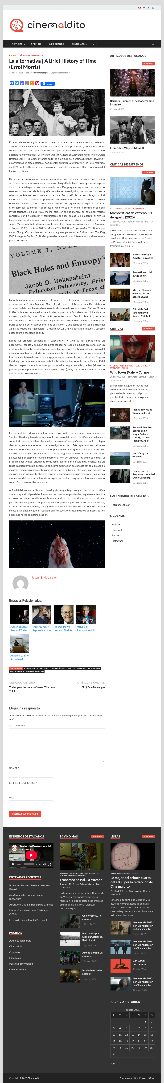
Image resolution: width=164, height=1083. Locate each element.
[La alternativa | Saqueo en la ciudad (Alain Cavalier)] (120, 471)
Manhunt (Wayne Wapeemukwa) (142, 411)
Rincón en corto (77, 875)
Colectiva (125, 873)
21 (139, 1041)
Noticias (17, 44)
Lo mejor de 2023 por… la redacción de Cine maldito (143, 981)
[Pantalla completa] (49, 864)
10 (113, 1034)
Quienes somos (17, 969)
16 (151, 1034)
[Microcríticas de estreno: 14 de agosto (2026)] (120, 290)
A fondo (36, 44)
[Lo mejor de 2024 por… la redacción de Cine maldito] (121, 941)
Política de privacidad (21, 963)
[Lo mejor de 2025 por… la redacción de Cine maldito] (121, 922)
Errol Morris (17, 671)
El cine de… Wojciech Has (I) (127, 148)
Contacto (14, 952)
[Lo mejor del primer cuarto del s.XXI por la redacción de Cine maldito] (133, 844)
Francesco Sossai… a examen (81, 880)
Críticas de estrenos (134, 208)
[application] (31, 855)
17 (113, 1041)
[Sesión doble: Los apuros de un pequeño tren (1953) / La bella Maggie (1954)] (120, 427)
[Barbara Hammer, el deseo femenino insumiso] (132, 82)
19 (126, 1041)
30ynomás (78, 44)
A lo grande (56, 44)
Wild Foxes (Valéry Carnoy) (130, 372)
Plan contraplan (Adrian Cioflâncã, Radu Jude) (92, 937)
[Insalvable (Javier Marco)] (70, 970)
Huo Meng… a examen (140, 455)
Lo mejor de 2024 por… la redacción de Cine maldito (143, 945)
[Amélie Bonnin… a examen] (70, 952)
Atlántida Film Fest (129, 366)
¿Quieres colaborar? (20, 940)
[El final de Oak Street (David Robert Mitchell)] (120, 309)
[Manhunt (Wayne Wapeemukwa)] (120, 409)
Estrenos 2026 (120, 504)
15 (145, 1034)
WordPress (139, 1078)
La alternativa (35, 55)
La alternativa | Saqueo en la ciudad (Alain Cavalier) (143, 474)
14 (139, 1034)
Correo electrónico (23, 783)
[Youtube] (139, 7)
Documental (93, 668)
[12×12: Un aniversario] (121, 960)
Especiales (15, 957)
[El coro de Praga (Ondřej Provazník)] (120, 254)
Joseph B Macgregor (38, 72)
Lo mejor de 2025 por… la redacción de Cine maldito (143, 925)
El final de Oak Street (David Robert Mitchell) (141, 312)
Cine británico (57, 668)
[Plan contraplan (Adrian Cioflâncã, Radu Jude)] (70, 933)
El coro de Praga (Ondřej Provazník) (143, 256)
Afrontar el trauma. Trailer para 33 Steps (31, 904)
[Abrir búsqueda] (153, 44)
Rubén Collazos (87, 884)
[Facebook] (144, 7)
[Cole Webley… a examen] (70, 915)
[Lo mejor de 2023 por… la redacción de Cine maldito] (121, 978)
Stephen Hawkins (35, 671)
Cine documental (76, 668)
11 (120, 1034)
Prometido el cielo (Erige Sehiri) (142, 274)
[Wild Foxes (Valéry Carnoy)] (132, 349)
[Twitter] (148, 7)
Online (125, 368)
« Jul (113, 1063)
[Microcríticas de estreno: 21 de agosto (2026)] (132, 192)
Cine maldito (137, 221)
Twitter (116, 535)
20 (132, 1041)
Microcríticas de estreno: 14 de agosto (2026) (141, 293)
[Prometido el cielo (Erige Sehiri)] (120, 272)
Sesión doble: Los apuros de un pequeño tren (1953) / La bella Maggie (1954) (142, 434)
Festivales (115, 368)
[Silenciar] (44, 864)
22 (145, 1041)
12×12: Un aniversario (139, 962)
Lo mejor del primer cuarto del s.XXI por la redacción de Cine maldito (132, 882)
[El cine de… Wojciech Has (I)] (132, 129)
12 (126, 1034)
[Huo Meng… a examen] (120, 453)
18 (120, 1041)
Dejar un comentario (60, 72)
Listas (135, 873)
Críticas (23, 55)
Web (11, 797)
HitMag (150, 1078)
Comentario (17, 725)
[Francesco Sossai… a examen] (82, 844)
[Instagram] (153, 7)
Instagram (117, 540)
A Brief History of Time (36, 668)
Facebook (117, 529)
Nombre (15, 768)
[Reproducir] (13, 864)
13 (132, 1034)
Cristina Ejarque (138, 376)
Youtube (116, 524)
